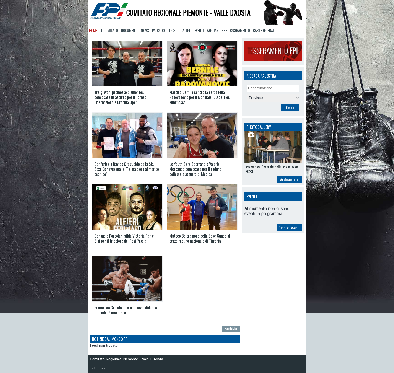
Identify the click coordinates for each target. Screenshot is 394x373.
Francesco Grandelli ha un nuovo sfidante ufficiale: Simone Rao (125, 310)
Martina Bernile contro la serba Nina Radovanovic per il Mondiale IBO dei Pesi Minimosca (200, 97)
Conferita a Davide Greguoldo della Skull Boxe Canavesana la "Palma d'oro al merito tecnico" (126, 169)
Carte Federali (264, 30)
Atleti (186, 30)
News (145, 30)
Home (93, 30)
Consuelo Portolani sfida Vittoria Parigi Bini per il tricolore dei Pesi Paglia (124, 238)
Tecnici (173, 30)
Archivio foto (289, 179)
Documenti (129, 30)
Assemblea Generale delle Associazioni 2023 (272, 169)
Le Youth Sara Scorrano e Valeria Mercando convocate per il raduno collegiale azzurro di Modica (195, 169)
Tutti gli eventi (289, 228)
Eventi (199, 30)
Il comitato (109, 30)
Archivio (231, 329)
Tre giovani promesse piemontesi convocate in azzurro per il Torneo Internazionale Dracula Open (120, 97)
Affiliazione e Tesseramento (228, 30)
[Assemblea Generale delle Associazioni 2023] (273, 147)
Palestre (158, 30)
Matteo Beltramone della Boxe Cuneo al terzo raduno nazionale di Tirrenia (199, 238)
